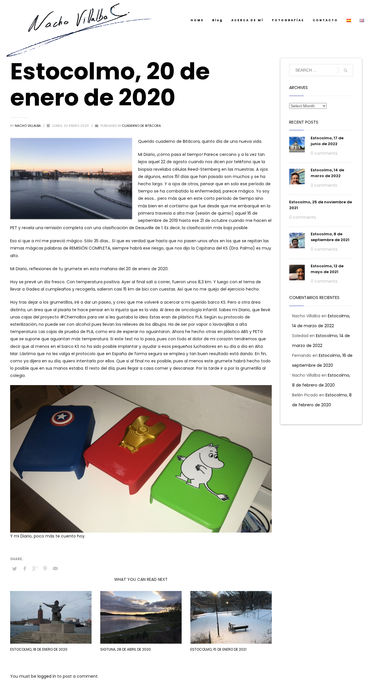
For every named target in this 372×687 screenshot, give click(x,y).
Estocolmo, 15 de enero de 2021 (218, 649)
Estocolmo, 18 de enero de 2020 (38, 649)
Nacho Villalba (28, 125)
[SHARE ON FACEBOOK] (24, 568)
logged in (47, 676)
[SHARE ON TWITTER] (14, 569)
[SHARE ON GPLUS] (35, 568)
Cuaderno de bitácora (141, 125)
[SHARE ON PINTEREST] (45, 568)
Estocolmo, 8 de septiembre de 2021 (330, 237)
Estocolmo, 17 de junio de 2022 (327, 141)
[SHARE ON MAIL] (55, 568)
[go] (345, 70)
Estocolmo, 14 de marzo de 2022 (327, 173)
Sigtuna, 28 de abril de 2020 (125, 649)
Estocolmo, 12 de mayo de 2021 (327, 269)
